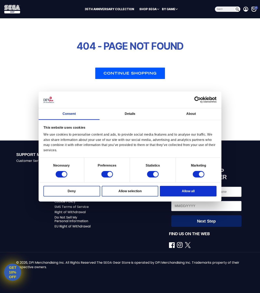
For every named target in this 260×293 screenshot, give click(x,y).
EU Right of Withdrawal (72, 226)
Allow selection (130, 191)
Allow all (188, 191)
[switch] (107, 174)
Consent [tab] (69, 113)
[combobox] (225, 9)
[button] (148, 9)
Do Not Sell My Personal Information (71, 219)
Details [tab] (130, 113)
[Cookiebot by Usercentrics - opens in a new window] (199, 100)
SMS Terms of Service (71, 206)
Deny (72, 191)
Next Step (206, 221)
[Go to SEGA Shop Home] (30, 9)
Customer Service (30, 160)
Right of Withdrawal (70, 212)
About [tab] (191, 113)
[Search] (237, 9)
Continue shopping (130, 73)
